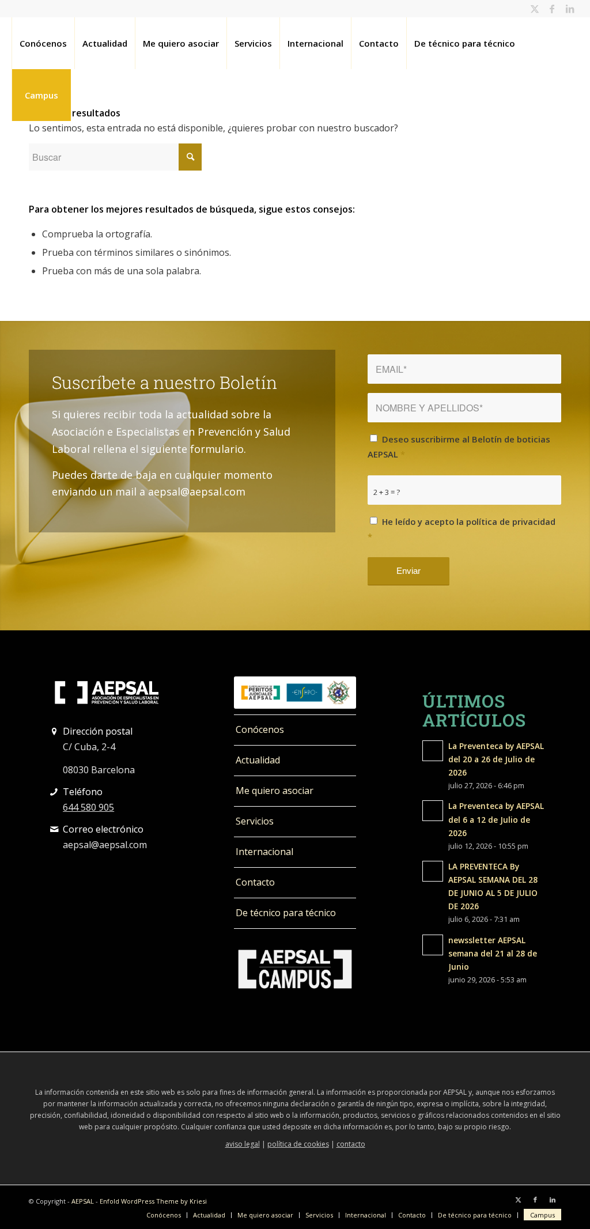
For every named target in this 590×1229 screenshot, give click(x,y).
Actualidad (258, 760)
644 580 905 (88, 807)
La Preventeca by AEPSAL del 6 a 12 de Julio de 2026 (496, 819)
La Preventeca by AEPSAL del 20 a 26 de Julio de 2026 (496, 759)
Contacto (255, 882)
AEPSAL (82, 1201)
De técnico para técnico (286, 912)
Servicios (255, 821)
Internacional (264, 851)
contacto (350, 1144)
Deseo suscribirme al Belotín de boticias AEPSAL (459, 446)
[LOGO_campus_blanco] (294, 969)
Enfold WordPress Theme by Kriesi (153, 1201)
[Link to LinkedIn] (569, 8)
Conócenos (260, 729)
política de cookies (298, 1144)
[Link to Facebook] (552, 8)
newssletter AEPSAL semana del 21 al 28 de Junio (492, 953)
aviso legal (242, 1144)
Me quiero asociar (274, 790)
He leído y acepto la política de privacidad (461, 529)
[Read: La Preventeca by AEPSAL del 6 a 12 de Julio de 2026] (432, 810)
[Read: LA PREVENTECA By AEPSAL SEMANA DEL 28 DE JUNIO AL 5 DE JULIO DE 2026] (432, 871)
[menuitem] (43, 43)
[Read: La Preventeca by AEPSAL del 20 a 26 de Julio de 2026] (432, 750)
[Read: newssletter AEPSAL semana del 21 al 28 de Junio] (432, 945)
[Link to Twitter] (535, 8)
